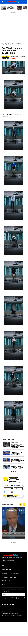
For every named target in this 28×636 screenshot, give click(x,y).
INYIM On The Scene (6, 37)
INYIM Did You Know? (14, 30)
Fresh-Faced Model (15, 25)
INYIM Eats (5, 32)
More (3, 584)
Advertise (3, 611)
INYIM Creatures (17, 27)
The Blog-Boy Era (6, 59)
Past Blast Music (6, 52)
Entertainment (6, 22)
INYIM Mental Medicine (9, 577)
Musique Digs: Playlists (7, 47)
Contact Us (21, 608)
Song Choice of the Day (13, 56)
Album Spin (13, 15)
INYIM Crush (5, 30)
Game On (22, 25)
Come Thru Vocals (16, 20)
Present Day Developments (17, 54)
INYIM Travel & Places (16, 37)
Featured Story (6, 25)
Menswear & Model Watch (18, 39)
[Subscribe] (23, 594)
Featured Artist (14, 22)
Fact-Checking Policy (14, 617)
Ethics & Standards (5, 615)
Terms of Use (10, 608)
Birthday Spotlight (7, 20)
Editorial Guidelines (14, 613)
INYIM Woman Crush (7, 39)
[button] (2, 2)
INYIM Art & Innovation (7, 27)
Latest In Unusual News (6, 4)
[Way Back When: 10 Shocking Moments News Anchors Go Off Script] (13, 522)
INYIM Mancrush (12, 32)
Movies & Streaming (6, 42)
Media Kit (15, 611)
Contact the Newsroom (6, 613)
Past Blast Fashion (19, 49)
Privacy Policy (4, 608)
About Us (16, 608)
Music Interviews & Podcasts (8, 44)
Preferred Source (6, 54)
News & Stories (18, 47)
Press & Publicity (9, 611)
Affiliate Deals (6, 15)
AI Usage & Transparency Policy (16, 615)
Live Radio (5, 580)
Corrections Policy (5, 617)
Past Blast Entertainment (8, 49)
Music (14, 42)
